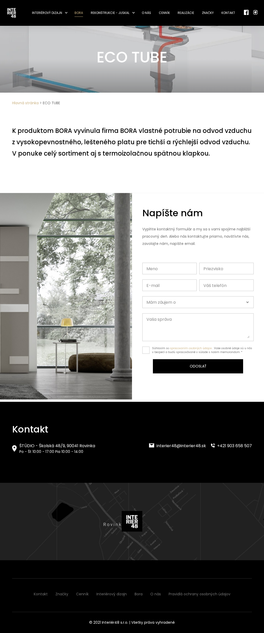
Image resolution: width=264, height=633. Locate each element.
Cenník (164, 13)
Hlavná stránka (25, 103)
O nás (146, 13)
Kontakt (228, 13)
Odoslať (198, 366)
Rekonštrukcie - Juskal (110, 13)
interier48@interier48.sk (180, 446)
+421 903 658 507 (234, 446)
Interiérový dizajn (47, 13)
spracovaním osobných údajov (191, 348)
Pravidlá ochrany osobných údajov (199, 594)
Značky (208, 13)
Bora (79, 13)
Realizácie (186, 13)
